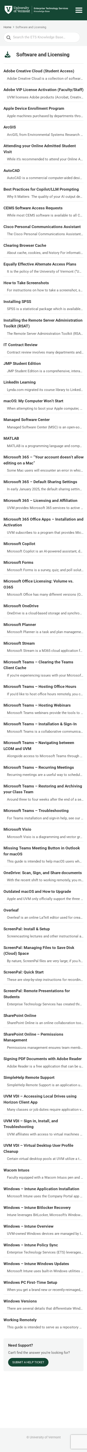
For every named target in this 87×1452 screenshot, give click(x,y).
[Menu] (78, 10)
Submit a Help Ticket (28, 1362)
